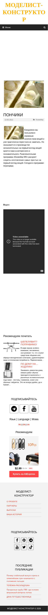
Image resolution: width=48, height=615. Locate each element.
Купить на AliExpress (24, 474)
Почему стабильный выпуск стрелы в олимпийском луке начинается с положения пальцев (23, 578)
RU (19, 424)
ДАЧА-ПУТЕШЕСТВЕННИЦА (19, 597)
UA (28, 424)
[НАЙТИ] (44, 27)
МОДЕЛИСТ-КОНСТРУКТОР (24, 12)
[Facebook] (24, 408)
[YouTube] (34, 408)
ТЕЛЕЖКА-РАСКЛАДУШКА (18, 585)
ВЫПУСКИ (11, 510)
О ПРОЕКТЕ (12, 501)
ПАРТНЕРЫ (12, 506)
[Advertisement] (24, 54)
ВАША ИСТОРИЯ (14, 514)
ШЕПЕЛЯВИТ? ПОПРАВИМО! (29, 343)
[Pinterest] (24, 540)
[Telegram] (14, 408)
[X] (24, 547)
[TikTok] (31, 547)
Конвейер (39, 120)
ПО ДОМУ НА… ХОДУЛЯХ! (29, 365)
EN (24, 424)
